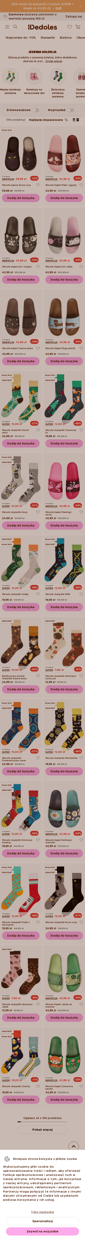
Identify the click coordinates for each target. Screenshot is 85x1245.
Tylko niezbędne (42, 1212)
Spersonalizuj (42, 1221)
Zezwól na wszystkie (42, 1231)
